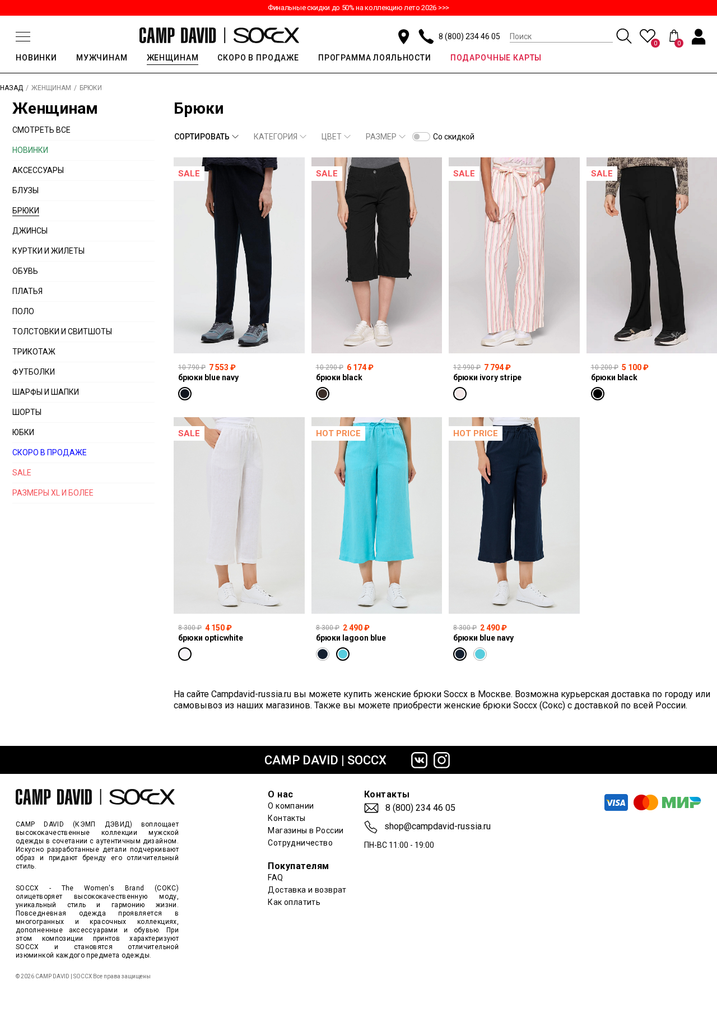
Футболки (33, 371)
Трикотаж (33, 351)
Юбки (23, 432)
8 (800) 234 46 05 (469, 36)
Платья (27, 291)
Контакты (286, 818)
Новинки (30, 150)
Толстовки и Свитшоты (62, 331)
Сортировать (202, 136)
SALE (21, 472)
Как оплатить (294, 902)
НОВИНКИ (36, 57)
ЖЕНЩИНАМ (173, 57)
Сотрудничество (300, 842)
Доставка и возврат (307, 889)
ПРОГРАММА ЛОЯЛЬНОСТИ (374, 57)
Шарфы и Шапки (45, 392)
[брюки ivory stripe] (514, 255)
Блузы (25, 190)
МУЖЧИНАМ (102, 57)
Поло (23, 311)
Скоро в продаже (49, 452)
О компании (291, 805)
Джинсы (30, 230)
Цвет (332, 136)
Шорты (26, 412)
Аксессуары (38, 170)
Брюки (25, 210)
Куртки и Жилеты (48, 250)
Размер (381, 136)
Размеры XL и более (53, 492)
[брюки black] (377, 255)
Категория (275, 136)
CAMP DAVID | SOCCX (325, 760)
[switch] (421, 136)
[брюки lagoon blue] (377, 515)
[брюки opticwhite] (239, 515)
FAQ (275, 877)
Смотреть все (41, 129)
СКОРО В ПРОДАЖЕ (258, 57)
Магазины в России (305, 830)
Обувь (25, 271)
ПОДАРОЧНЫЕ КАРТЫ (496, 57)
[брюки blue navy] (239, 255)
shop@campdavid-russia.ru (437, 826)
